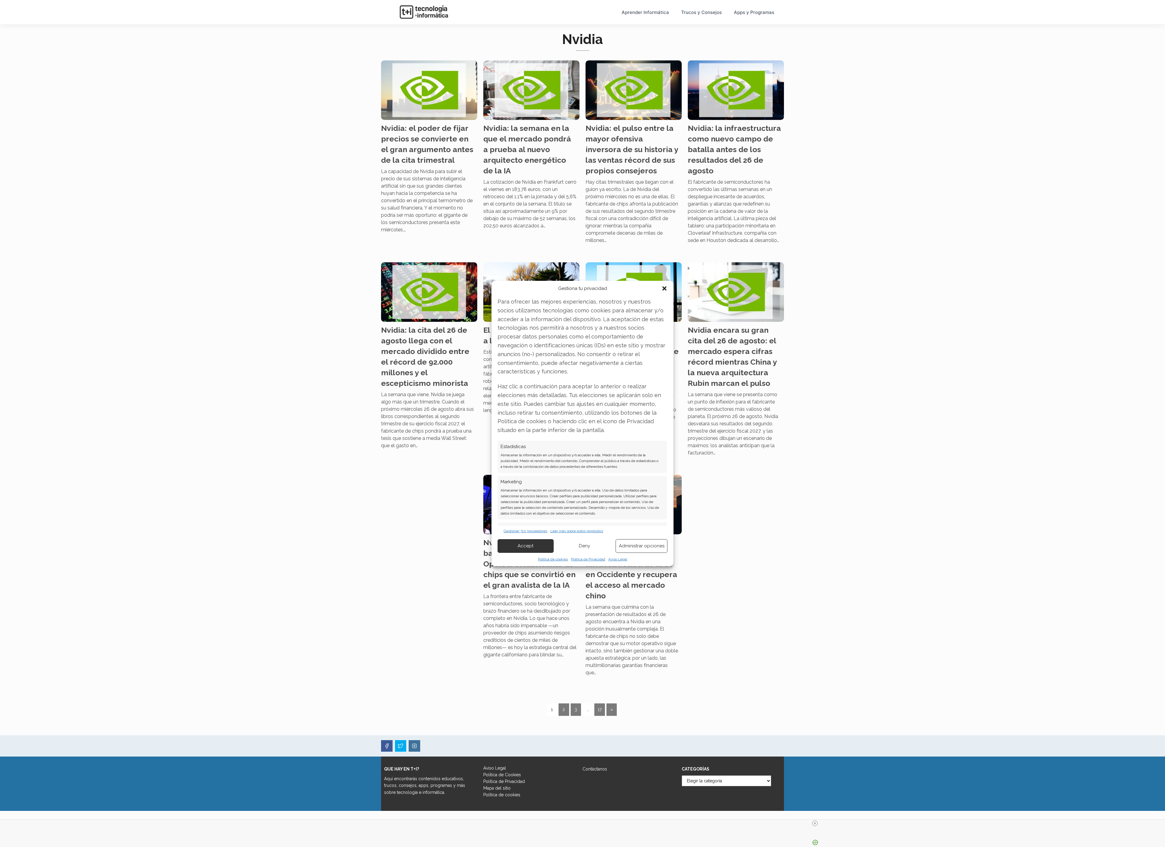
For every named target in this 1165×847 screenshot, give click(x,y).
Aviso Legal (617, 559)
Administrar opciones (641, 546)
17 (600, 709)
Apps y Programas (754, 12)
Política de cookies (553, 559)
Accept (525, 546)
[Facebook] (387, 746)
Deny (584, 546)
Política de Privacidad (588, 559)
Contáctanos (594, 769)
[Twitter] (401, 746)
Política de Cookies (502, 774)
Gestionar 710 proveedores (525, 531)
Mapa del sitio (497, 788)
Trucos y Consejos (701, 12)
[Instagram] (414, 746)
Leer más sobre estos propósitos (576, 531)
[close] (815, 823)
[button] (664, 288)
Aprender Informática (645, 12)
